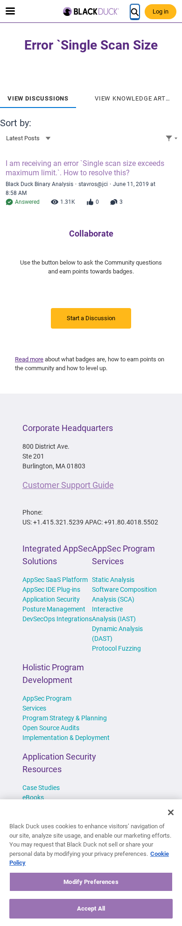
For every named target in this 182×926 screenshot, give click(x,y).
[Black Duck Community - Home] (91, 11)
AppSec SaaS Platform (55, 579)
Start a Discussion (91, 318)
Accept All (91, 908)
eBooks (33, 797)
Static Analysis (113, 579)
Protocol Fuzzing (116, 648)
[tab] (38, 95)
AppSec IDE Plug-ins (51, 589)
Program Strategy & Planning (64, 718)
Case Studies (41, 787)
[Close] (171, 812)
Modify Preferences (90, 881)
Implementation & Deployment (66, 737)
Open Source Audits (50, 728)
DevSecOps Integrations (57, 619)
